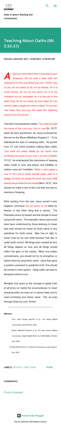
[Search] (47, 6)
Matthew (30, 367)
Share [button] (49, 367)
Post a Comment (13, 392)
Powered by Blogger (32, 415)
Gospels (18, 367)
